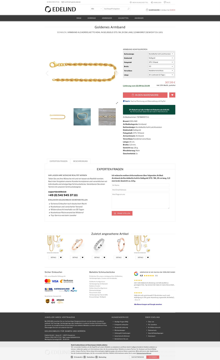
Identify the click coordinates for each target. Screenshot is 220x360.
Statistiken (91, 357)
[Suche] (128, 8)
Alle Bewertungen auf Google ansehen (148, 304)
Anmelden (157, 2)
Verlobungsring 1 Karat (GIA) (98, 295)
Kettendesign (129, 54)
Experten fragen (58, 161)
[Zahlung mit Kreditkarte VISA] (55, 281)
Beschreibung (80, 161)
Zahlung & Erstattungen (122, 333)
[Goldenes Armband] (56, 244)
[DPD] (53, 301)
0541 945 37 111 (53, 2)
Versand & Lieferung (121, 327)
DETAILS (53, 257)
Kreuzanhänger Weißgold (97, 297)
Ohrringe (92, 18)
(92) (156, 276)
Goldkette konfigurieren (97, 281)
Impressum (151, 336)
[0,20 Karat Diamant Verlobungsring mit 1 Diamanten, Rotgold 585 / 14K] (77, 244)
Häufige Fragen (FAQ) (121, 322)
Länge (126, 75)
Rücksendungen (120, 330)
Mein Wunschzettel (140, 2)
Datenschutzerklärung (144, 353)
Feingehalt (128, 62)
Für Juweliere (152, 324)
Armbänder (107, 18)
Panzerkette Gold (95, 292)
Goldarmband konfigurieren (98, 288)
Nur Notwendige (138, 357)
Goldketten (123, 18)
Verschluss (128, 71)
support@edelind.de (73, 2)
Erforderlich (78, 357)
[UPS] (47, 301)
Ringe (79, 18)
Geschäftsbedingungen (155, 333)
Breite (126, 66)
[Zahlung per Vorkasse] (66, 281)
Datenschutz (152, 330)
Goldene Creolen (94, 286)
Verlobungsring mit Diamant (98, 284)
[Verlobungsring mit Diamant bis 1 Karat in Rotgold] (121, 244)
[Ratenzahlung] (62, 289)
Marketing (102, 357)
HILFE (168, 2)
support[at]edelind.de (73, 337)
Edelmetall (128, 58)
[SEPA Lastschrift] (49, 289)
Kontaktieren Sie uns (121, 339)
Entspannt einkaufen (121, 324)
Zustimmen (153, 357)
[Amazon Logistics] (60, 301)
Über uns (151, 322)
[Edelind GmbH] (62, 12)
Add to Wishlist (172, 94)
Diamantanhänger (95, 290)
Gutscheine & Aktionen (122, 336)
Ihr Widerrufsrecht (154, 327)
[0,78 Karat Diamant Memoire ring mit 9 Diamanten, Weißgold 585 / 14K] (99, 244)
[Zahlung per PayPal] (73, 289)
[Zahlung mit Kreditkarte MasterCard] (48, 281)
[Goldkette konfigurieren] (143, 244)
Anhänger (139, 18)
